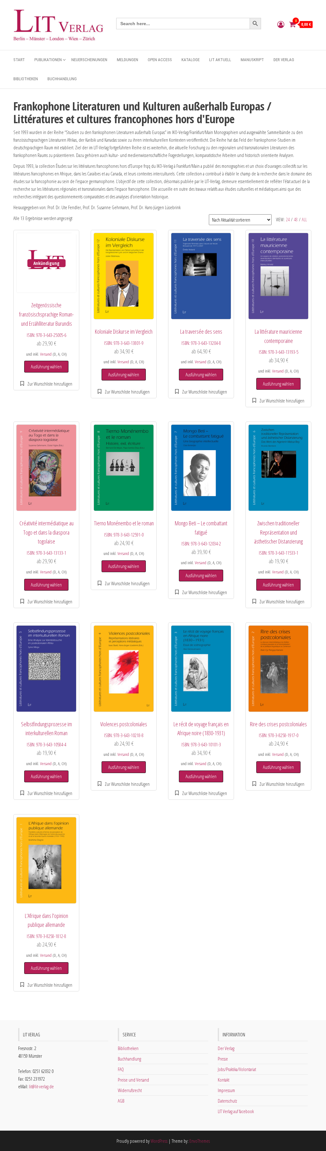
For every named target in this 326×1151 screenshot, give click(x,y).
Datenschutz (227, 1101)
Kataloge (190, 59)
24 (288, 220)
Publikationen (48, 59)
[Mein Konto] (280, 24)
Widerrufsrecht (130, 1090)
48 (296, 220)
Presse (223, 1058)
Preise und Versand (133, 1079)
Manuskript (252, 59)
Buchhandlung (62, 78)
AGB (121, 1101)
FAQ (121, 1069)
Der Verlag (283, 59)
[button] (46, 383)
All (304, 220)
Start (19, 59)
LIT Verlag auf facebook (236, 1111)
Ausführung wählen (46, 366)
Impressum (226, 1090)
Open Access (160, 59)
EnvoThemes (199, 1141)
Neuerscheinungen (89, 59)
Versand (46, 354)
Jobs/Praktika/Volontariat (237, 1069)
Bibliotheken (25, 78)
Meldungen (127, 59)
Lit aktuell (220, 59)
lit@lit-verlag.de (41, 1086)
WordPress (159, 1141)
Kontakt (223, 1079)
